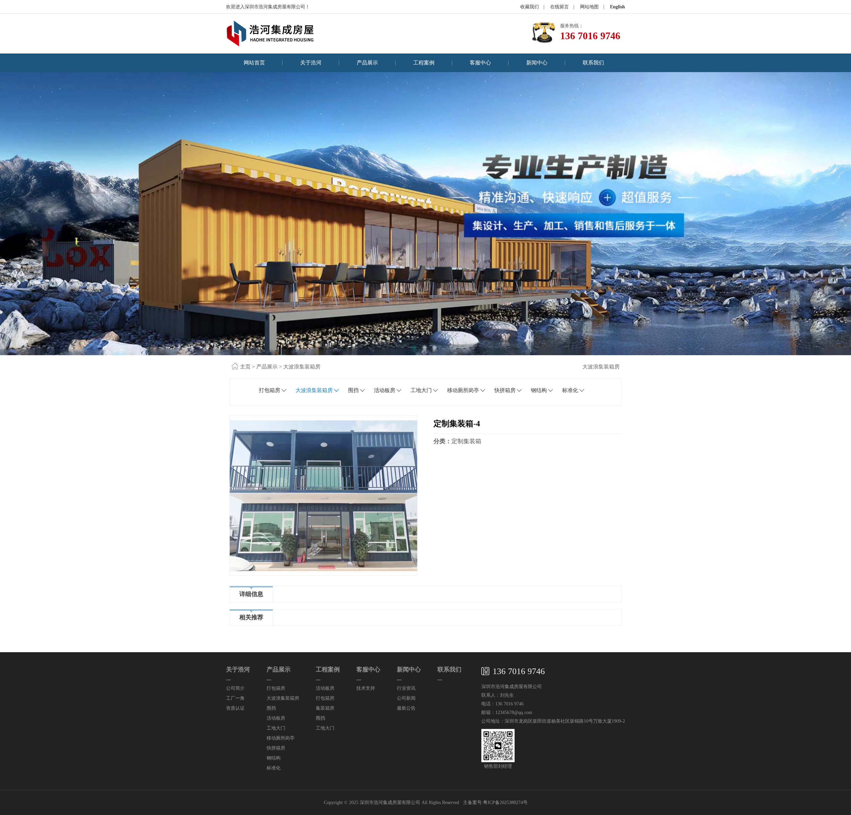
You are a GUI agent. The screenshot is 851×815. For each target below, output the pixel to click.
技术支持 (365, 688)
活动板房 (384, 390)
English (617, 6)
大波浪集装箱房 (301, 366)
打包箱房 (269, 390)
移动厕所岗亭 (463, 390)
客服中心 (480, 62)
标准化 (570, 390)
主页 (245, 366)
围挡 (353, 390)
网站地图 (589, 6)
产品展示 (367, 62)
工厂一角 (235, 698)
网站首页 (254, 62)
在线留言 (559, 6)
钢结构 (539, 390)
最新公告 (406, 708)
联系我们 (593, 62)
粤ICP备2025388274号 (505, 802)
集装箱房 (325, 708)
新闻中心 (536, 62)
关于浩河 (310, 62)
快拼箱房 (505, 390)
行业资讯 (406, 688)
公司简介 (235, 688)
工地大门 (421, 390)
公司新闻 (406, 698)
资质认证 (235, 708)
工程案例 (423, 62)
